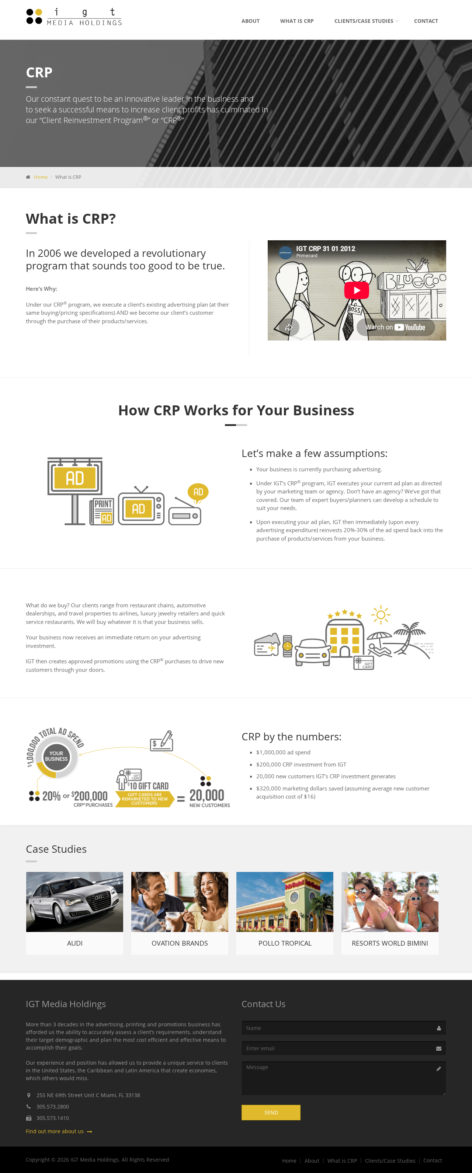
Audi (75, 943)
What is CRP (297, 20)
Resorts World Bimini (390, 943)
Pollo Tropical (285, 943)
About (251, 20)
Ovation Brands (180, 943)
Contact (426, 20)
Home (41, 177)
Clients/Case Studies (363, 20)
